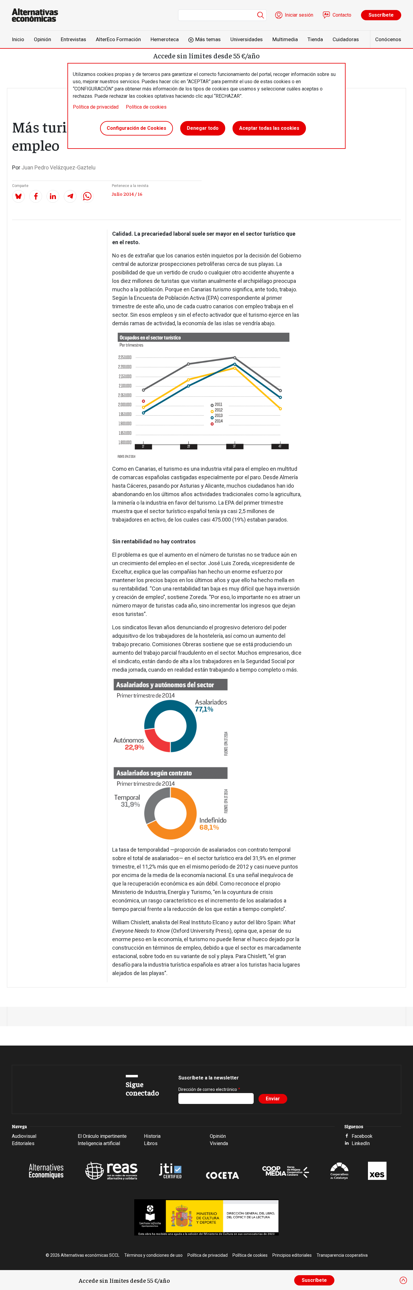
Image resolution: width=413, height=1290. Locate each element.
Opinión (42, 39)
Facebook (362, 1136)
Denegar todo (203, 128)
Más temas (208, 39)
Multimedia (285, 39)
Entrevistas (73, 39)
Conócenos (388, 39)
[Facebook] (35, 196)
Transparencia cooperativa (342, 1255)
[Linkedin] (53, 196)
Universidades (246, 39)
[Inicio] (37, 15)
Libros (151, 1143)
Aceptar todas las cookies (269, 128)
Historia (152, 1136)
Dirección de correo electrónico (207, 1089)
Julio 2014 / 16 (127, 194)
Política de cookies (146, 107)
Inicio (18, 39)
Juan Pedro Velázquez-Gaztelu (58, 167)
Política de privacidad (96, 107)
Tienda (315, 39)
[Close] (403, 1280)
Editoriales (23, 1143)
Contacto (342, 15)
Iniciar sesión (299, 15)
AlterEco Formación (118, 39)
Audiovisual (24, 1136)
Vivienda (219, 1143)
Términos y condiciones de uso (153, 1255)
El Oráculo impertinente (102, 1136)
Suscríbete (381, 15)
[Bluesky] (18, 196)
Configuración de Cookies (136, 128)
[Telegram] (70, 196)
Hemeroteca (165, 39)
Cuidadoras (346, 39)
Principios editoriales (292, 1255)
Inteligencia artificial (99, 1143)
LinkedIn (361, 1143)
